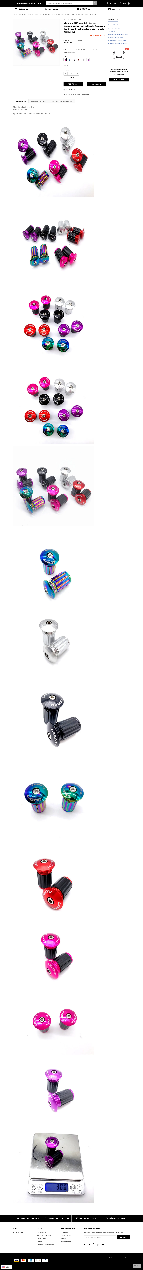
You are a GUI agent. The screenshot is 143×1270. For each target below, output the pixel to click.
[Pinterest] (94, 1244)
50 (67, 95)
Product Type (68, 42)
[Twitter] (90, 1244)
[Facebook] (85, 1244)
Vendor (66, 45)
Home (15, 14)
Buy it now (96, 84)
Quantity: (67, 70)
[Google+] (102, 1244)
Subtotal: (67, 78)
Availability (67, 40)
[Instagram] (98, 1244)
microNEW (119, 67)
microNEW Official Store (29, 3)
